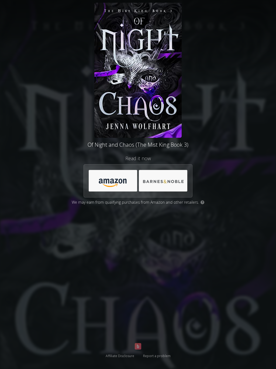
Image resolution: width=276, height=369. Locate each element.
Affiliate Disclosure (120, 356)
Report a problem (157, 356)
